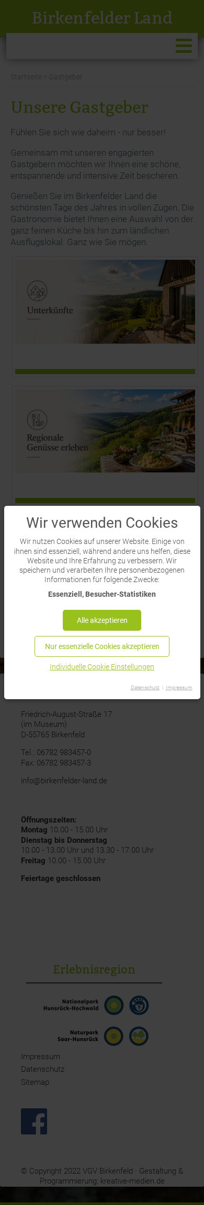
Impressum (179, 687)
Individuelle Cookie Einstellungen (102, 667)
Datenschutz (145, 687)
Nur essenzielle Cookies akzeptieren (102, 646)
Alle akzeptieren (102, 620)
